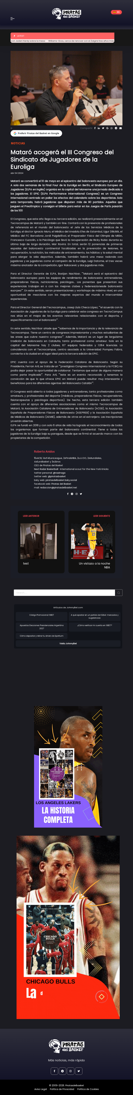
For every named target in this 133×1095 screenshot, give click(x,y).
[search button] (118, 593)
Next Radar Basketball (46, 469)
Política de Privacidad (62, 1089)
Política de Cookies (88, 1089)
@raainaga (59, 472)
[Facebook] (95, 128)
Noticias (18, 143)
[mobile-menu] (15, 19)
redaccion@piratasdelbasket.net (58, 487)
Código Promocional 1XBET (41, 615)
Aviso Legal (40, 1089)
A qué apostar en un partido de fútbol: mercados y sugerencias (94, 616)
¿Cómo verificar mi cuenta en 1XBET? (94, 625)
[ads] (68, 767)
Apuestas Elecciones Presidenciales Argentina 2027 (42, 627)
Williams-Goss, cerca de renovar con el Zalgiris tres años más (60, 40)
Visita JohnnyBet (68, 643)
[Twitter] (103, 128)
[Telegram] (116, 128)
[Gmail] (107, 128)
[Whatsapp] (112, 128)
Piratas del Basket (61, 483)
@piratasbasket (57, 476)
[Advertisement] (41, 674)
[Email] (120, 128)
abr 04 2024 (17, 173)
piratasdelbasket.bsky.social (61, 480)
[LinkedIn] (99, 128)
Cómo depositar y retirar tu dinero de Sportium (41, 636)
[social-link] (54, 1071)
